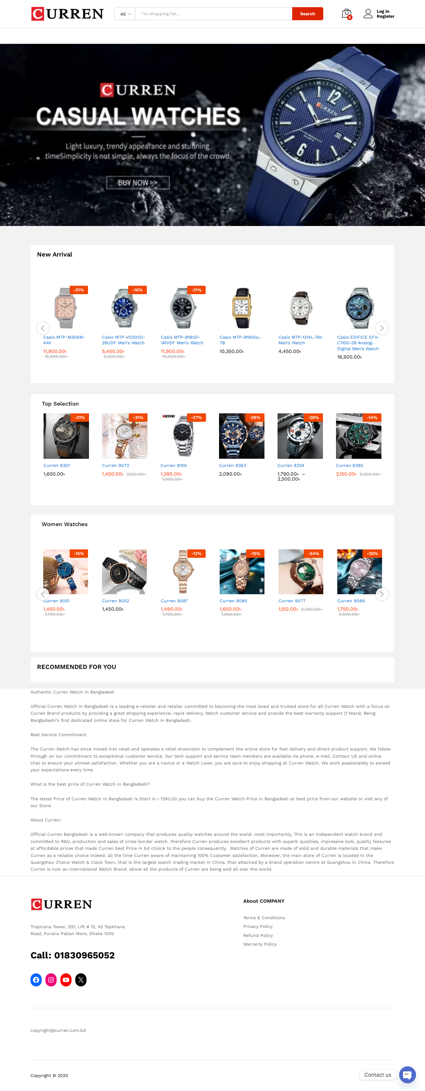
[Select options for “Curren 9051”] (58, 590)
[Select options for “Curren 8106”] (176, 455)
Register (386, 16)
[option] (66, 326)
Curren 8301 (57, 465)
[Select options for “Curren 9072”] (117, 455)
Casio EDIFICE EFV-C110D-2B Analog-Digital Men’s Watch (358, 343)
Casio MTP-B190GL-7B (240, 340)
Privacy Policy (258, 926)
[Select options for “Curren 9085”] (235, 590)
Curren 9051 (56, 600)
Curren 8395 (349, 465)
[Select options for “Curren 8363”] (234, 455)
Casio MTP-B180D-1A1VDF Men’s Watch (182, 340)
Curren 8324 (291, 465)
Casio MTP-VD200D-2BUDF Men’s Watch (123, 340)
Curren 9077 (292, 600)
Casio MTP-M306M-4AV (64, 340)
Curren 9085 (233, 600)
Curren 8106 (174, 465)
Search (307, 13)
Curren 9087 (174, 600)
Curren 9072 (115, 465)
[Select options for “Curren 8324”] (293, 455)
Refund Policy (258, 935)
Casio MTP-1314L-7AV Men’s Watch (300, 340)
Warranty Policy (260, 944)
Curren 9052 (115, 600)
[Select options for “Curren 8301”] (59, 455)
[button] (58, 327)
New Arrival (54, 254)
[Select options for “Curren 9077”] (293, 590)
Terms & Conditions (264, 917)
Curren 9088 (351, 600)
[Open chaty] (407, 1074)
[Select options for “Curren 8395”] (351, 455)
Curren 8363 (232, 465)
